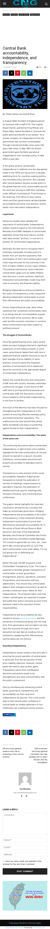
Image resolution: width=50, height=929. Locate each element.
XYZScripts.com (39, 927)
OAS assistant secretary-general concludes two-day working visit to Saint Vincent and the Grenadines (38, 755)
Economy (22, 10)
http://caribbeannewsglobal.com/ (25, 793)
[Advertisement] (25, 31)
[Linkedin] (30, 73)
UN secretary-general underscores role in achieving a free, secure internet (13, 752)
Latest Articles (24, 14)
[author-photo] (25, 785)
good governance (28, 618)
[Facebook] (5, 73)
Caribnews (25, 788)
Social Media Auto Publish (14, 927)
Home (5, 10)
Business (13, 10)
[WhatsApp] (23, 73)
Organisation (35, 14)
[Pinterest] (17, 73)
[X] (11, 73)
